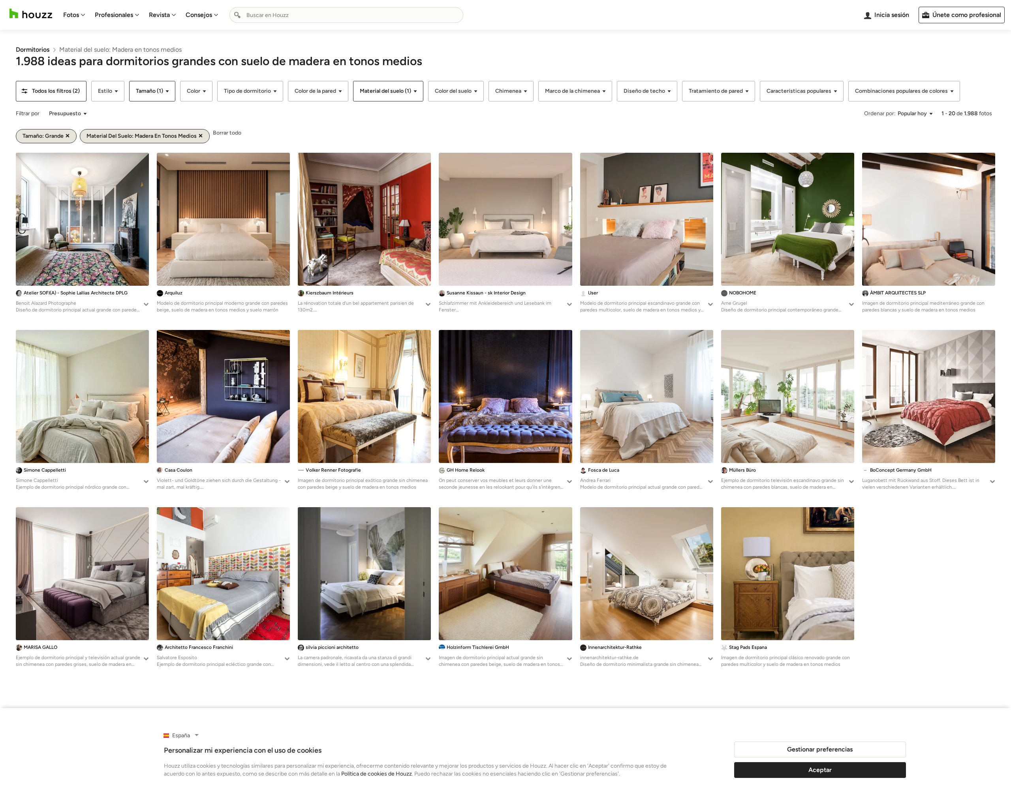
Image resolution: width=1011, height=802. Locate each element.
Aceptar (820, 770)
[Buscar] (237, 15)
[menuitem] (74, 15)
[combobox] (346, 15)
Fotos (71, 15)
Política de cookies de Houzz (376, 773)
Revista (159, 15)
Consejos (199, 15)
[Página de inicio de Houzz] (30, 13)
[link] (32, 49)
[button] (51, 91)
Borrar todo (227, 132)
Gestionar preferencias (820, 749)
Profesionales (114, 15)
